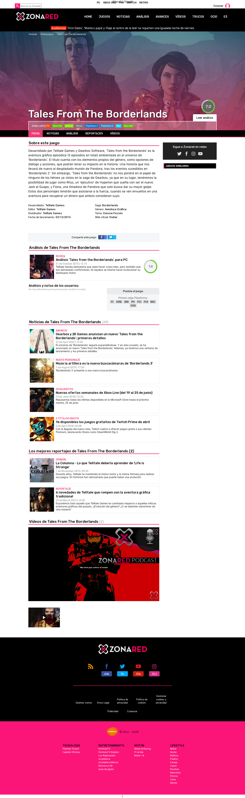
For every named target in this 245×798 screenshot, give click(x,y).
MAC (152, 301)
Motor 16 (139, 755)
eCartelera (104, 758)
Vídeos (180, 16)
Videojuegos (47, 34)
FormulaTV (104, 748)
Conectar (218, 5)
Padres (174, 758)
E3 (225, 16)
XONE (119, 301)
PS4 (146, 301)
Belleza (174, 755)
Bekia (173, 748)
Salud (173, 765)
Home (88, 16)
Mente (173, 782)
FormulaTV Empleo (108, 752)
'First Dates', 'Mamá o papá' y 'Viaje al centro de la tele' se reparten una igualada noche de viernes (123, 28)
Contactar (132, 711)
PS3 (139, 301)
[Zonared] (37, 16)
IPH (133, 301)
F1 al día (138, 752)
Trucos (198, 16)
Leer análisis (204, 117)
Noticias (123, 16)
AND (126, 301)
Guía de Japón (106, 769)
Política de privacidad (122, 701)
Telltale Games (54, 205)
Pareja (173, 762)
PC (112, 301)
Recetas (174, 769)
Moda (173, 752)
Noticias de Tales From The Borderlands (68, 322)
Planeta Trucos (71, 748)
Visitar (113, 217)
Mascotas (175, 772)
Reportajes (94, 133)
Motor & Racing (142, 748)
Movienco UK (105, 765)
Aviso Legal (103, 702)
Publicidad (112, 711)
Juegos (104, 16)
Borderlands (110, 205)
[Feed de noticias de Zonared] (90, 669)
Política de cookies (141, 701)
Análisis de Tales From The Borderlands (64, 247)
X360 (133, 305)
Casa (173, 779)
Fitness (174, 776)
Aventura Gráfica (115, 209)
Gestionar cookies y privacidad (161, 699)
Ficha (35, 133)
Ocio (214, 16)
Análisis (142, 16)
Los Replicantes (107, 755)
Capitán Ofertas (71, 752)
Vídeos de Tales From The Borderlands (66, 521)
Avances (162, 16)
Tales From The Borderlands (71, 34)
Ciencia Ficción (113, 213)
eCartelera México (108, 762)
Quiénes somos (84, 702)
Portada (33, 34)
